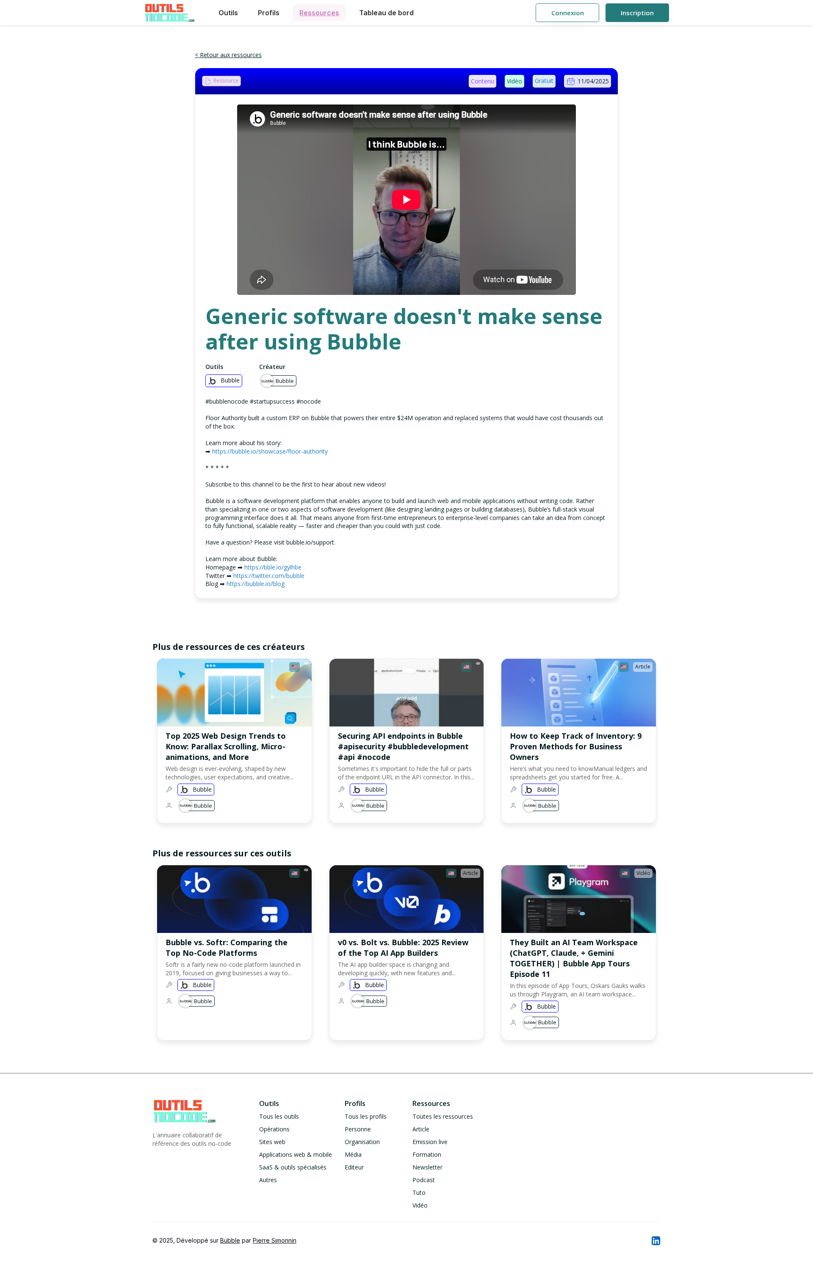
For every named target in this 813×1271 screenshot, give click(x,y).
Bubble (230, 1240)
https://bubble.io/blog (256, 584)
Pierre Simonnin (274, 1240)
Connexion (567, 12)
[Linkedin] (655, 1240)
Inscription (637, 12)
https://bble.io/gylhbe (272, 567)
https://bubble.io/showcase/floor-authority (270, 451)
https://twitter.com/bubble (268, 576)
